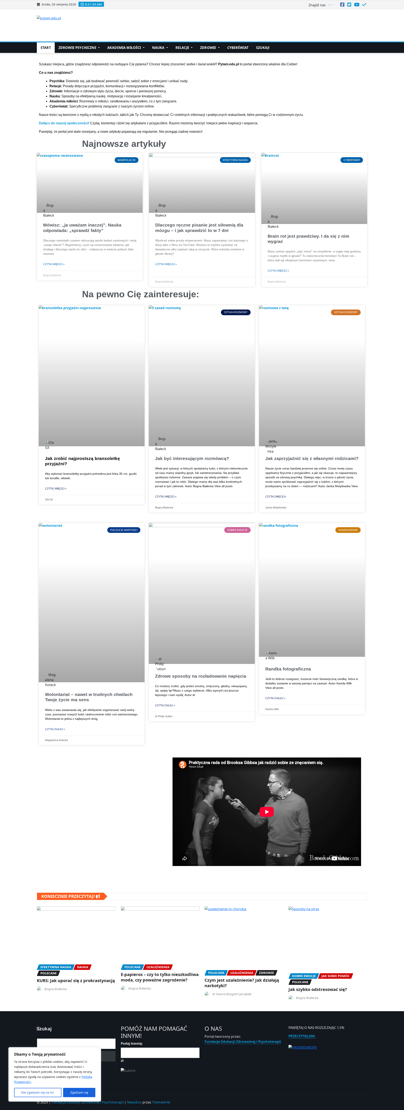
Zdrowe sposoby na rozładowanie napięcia (200, 676)
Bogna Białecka (55, 989)
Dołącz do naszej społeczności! (64, 123)
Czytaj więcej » (54, 264)
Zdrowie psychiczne (77, 47)
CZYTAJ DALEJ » (165, 705)
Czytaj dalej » (55, 729)
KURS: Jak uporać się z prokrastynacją (76, 980)
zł (122, 1060)
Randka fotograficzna (288, 668)
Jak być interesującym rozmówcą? (192, 458)
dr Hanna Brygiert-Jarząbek (231, 994)
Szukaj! (263, 47)
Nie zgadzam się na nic (37, 1092)
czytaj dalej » (275, 698)
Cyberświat (238, 47)
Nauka (158, 47)
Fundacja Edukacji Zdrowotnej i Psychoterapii (243, 1041)
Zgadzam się (79, 1092)
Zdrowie (208, 47)
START (46, 47)
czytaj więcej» (275, 496)
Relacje (182, 47)
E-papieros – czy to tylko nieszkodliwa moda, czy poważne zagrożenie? (160, 977)
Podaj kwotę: (132, 1043)
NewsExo (134, 1102)
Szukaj (44, 1028)
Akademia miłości (124, 47)
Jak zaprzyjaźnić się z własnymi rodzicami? (312, 458)
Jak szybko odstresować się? (317, 989)
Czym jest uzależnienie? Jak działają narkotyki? (242, 982)
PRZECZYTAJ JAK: (302, 1036)
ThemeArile (161, 1102)
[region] (54, 1074)
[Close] (96, 1050)
